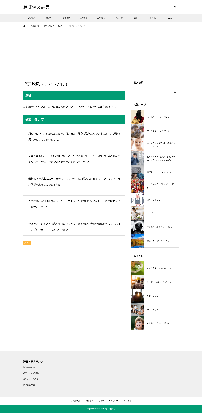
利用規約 (89, 401)
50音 (170, 18)
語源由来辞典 (29, 367)
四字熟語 (66, 18)
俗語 (135, 18)
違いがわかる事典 (31, 379)
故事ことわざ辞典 (31, 373)
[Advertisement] (101, 51)
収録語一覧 (75, 401)
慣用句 (49, 18)
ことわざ (32, 18)
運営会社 (127, 401)
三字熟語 (84, 18)
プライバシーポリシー (108, 401)
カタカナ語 (118, 18)
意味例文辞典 (110, 409)
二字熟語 (101, 18)
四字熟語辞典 (29, 385)
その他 (153, 18)
